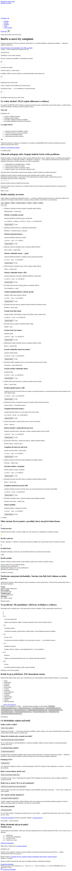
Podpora (6, 24)
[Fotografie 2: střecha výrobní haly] (3, 180)
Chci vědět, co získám (26, 48)
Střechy (7, 203)
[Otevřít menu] (8, 31)
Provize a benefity (22, 856)
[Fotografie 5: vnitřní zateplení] (8, 180)
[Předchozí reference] (2, 205)
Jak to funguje (8, 27)
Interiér (35, 203)
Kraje (5, 26)
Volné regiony (43, 856)
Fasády (13, 203)
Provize (6, 23)
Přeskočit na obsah (6, 3)
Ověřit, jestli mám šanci (9, 704)
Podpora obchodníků (33, 856)
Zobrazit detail (8, 224)
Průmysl (29, 203)
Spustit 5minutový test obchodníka (10, 48)
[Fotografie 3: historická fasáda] (5, 180)
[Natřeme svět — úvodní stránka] (5, 18)
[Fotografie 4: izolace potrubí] (6, 180)
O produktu (13, 856)
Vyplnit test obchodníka (7, 818)
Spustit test (4, 31)
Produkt (6, 21)
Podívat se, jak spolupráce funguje (10, 147)
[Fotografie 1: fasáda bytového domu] (1, 180)
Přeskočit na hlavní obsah (8, 1)
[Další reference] (5, 205)
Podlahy (41, 203)
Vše (2, 203)
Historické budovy (21, 203)
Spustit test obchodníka (7, 843)
